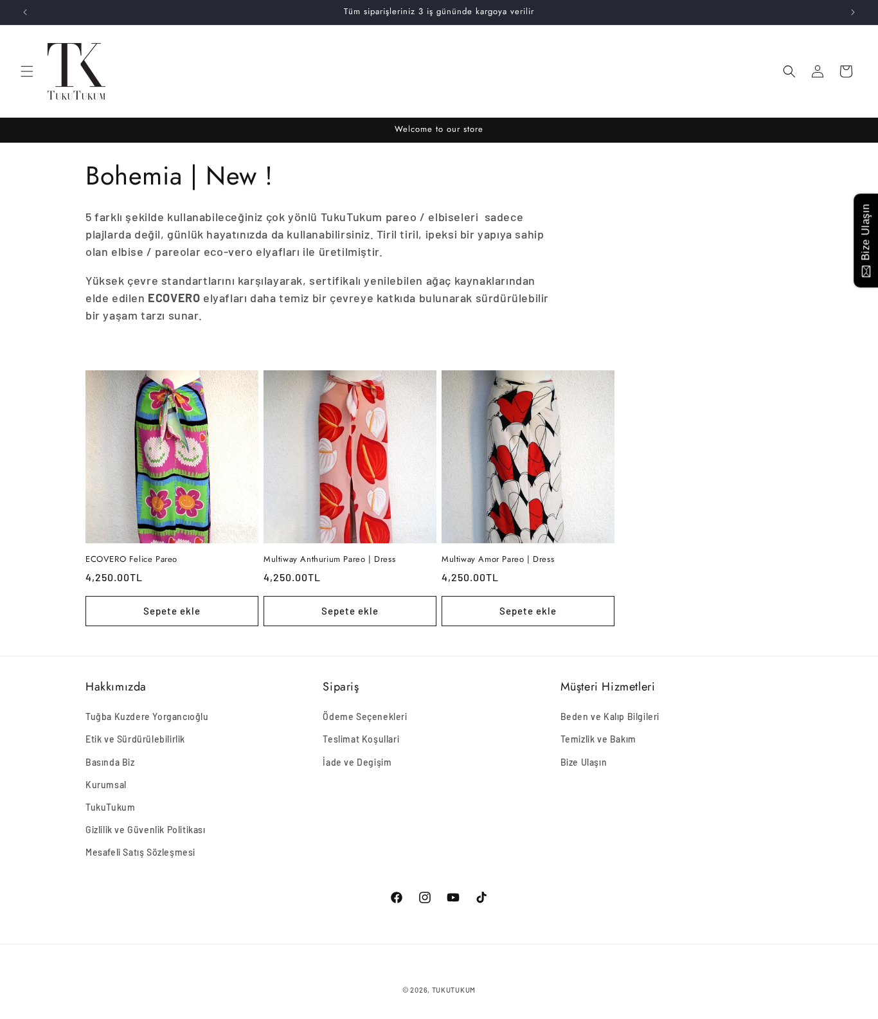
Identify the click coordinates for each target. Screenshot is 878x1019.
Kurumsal (106, 784)
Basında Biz (110, 762)
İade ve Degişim (357, 762)
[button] (27, 71)
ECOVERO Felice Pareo (131, 559)
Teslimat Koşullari (361, 739)
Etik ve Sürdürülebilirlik (135, 739)
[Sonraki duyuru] (853, 12)
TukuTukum (110, 807)
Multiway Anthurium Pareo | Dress (329, 559)
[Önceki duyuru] (25, 12)
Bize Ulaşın (583, 762)
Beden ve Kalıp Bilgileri (609, 716)
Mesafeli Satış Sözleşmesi (140, 852)
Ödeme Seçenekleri (365, 716)
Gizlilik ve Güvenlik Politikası (145, 829)
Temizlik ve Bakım (598, 739)
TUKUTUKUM (454, 990)
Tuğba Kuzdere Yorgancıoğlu (147, 716)
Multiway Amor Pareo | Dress (498, 559)
